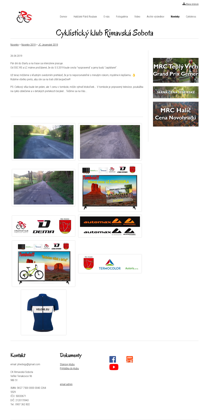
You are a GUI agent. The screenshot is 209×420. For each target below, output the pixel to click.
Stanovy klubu (67, 364)
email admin (66, 384)
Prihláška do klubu (69, 368)
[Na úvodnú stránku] (24, 16)
